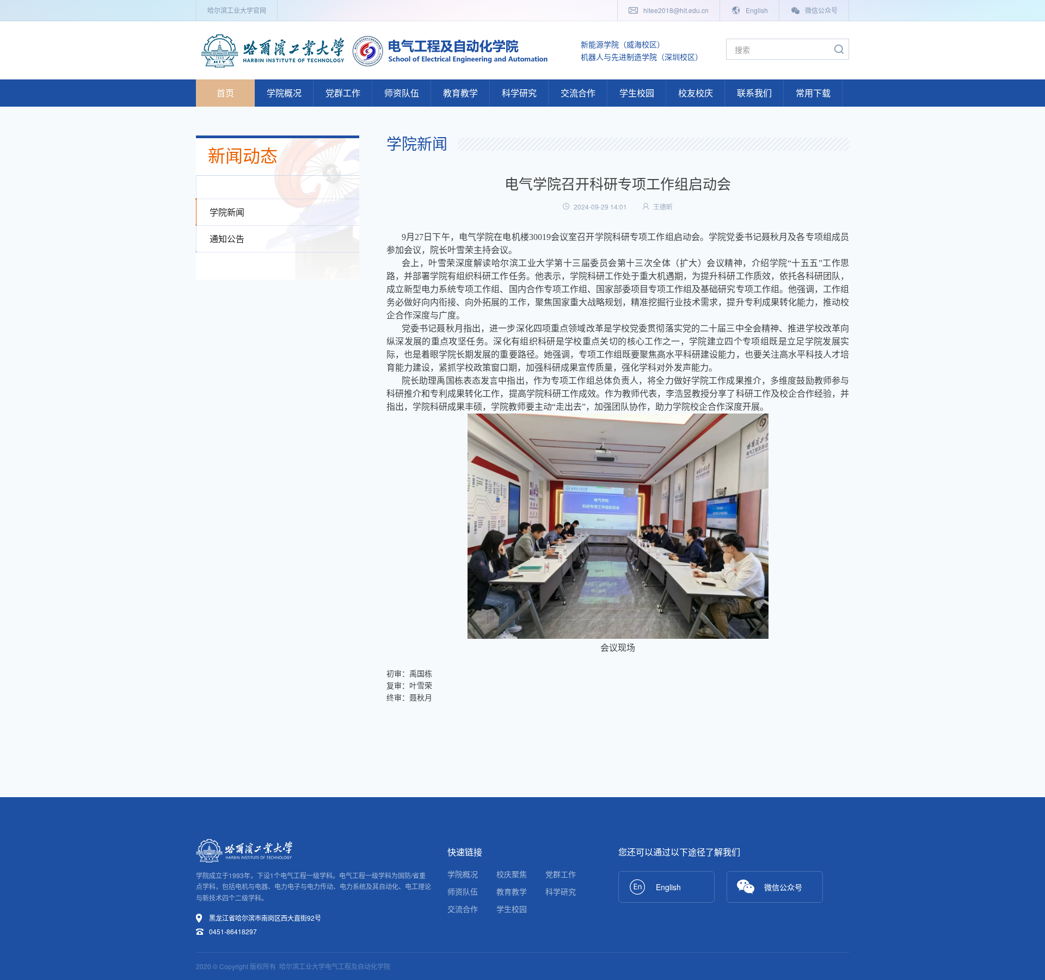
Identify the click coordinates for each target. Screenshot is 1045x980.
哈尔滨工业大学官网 (236, 10)
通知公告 (227, 238)
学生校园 (636, 93)
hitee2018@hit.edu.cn (675, 10)
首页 (225, 93)
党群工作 (342, 93)
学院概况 (284, 93)
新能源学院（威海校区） (623, 44)
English (756, 10)
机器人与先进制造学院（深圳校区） (642, 56)
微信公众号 (820, 10)
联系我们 (754, 93)
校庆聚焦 (511, 873)
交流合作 (578, 93)
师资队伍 (401, 93)
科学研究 (519, 93)
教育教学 (460, 93)
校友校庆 (695, 93)
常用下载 (813, 93)
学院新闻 (227, 212)
